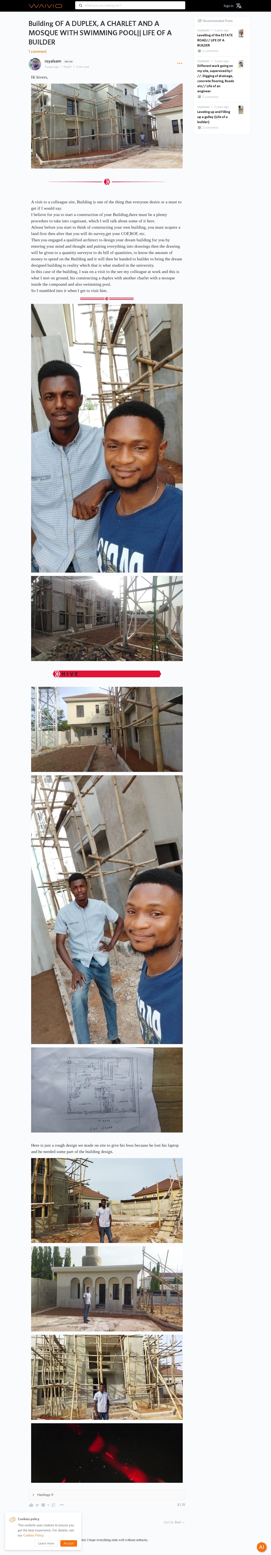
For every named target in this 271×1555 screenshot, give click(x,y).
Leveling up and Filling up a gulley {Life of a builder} (213, 117)
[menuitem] (228, 6)
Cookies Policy (33, 1535)
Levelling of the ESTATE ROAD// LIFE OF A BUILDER (215, 40)
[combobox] (130, 3)
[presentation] (203, 30)
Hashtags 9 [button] (45, 1495)
